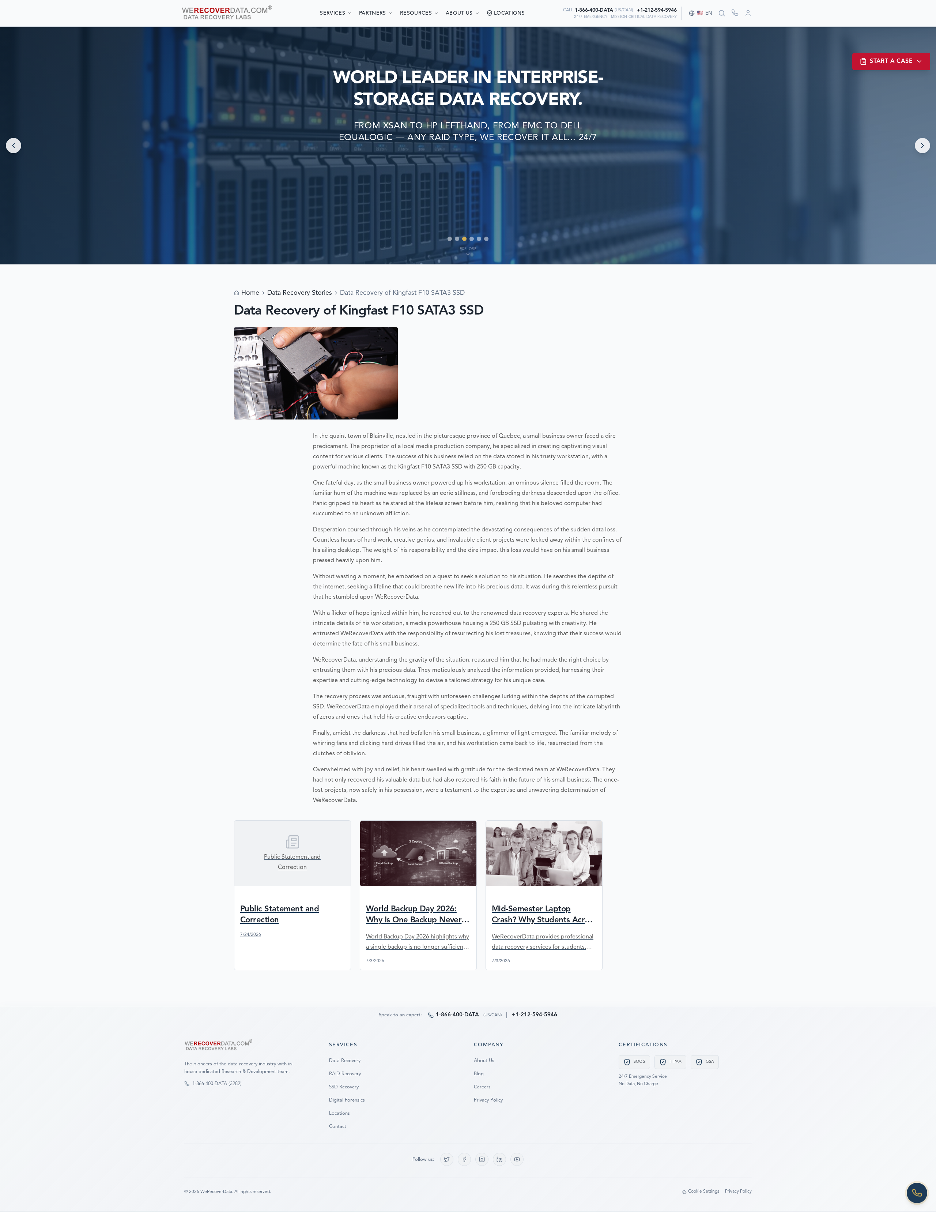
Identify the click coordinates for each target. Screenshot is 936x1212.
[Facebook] (464, 1159)
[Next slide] (922, 145)
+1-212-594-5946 (657, 10)
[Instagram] (481, 1159)
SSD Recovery (344, 1087)
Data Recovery (345, 1060)
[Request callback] (734, 12)
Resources (416, 13)
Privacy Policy (488, 1100)
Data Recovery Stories (299, 293)
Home (250, 293)
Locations (339, 1113)
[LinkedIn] (499, 1159)
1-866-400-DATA (594, 10)
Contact (337, 1126)
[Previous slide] (13, 145)
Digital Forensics (347, 1100)
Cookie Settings (703, 1191)
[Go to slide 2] (457, 239)
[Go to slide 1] (450, 239)
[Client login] (748, 13)
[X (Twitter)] (446, 1159)
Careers (482, 1087)
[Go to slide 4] (471, 239)
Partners (372, 13)
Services (332, 13)
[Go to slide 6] (486, 239)
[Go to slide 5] (479, 239)
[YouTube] (517, 1159)
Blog (479, 1074)
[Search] (721, 13)
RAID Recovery (345, 1074)
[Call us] (917, 1193)
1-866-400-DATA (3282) (217, 1083)
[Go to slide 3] (464, 239)
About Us (459, 13)
